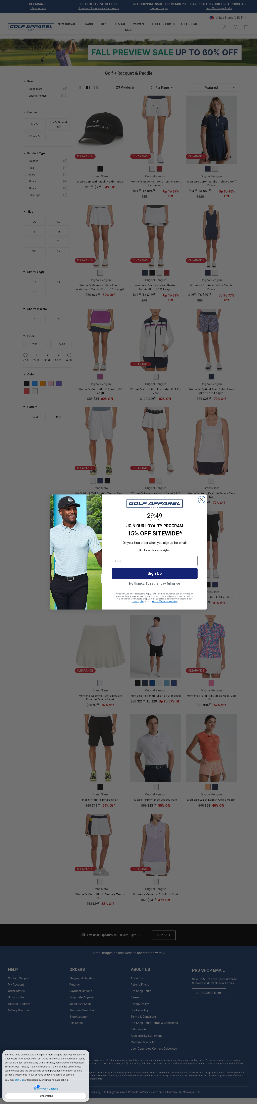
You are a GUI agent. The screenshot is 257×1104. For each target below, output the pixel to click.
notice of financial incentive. (164, 601)
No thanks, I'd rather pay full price (154, 583)
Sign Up (155, 573)
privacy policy (138, 601)
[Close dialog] (201, 499)
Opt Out (19, 1079)
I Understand (46, 1096)
